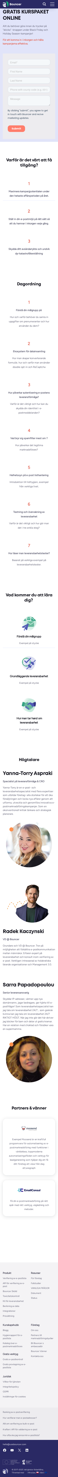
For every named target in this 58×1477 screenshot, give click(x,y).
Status (34, 1298)
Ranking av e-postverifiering (16, 1412)
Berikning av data (11, 1306)
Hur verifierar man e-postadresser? (20, 1418)
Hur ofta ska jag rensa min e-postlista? (21, 1435)
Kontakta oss (37, 1356)
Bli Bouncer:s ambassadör (37, 1345)
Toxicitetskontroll (11, 1296)
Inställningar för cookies (14, 1396)
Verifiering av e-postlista (14, 1278)
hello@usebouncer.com (14, 1444)
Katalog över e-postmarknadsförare (12, 1345)
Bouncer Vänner (39, 1351)
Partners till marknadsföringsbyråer (42, 1337)
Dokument (36, 1293)
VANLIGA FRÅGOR (40, 1288)
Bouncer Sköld (10, 1291)
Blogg (5, 1330)
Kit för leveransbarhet (13, 1301)
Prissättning (8, 1316)
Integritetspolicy (11, 1386)
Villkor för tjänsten (12, 1381)
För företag (36, 1278)
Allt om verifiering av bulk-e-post (18, 1424)
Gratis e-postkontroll (13, 1359)
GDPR (6, 1391)
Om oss (34, 1330)
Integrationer (9, 1311)
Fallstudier (36, 1283)
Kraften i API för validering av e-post (20, 1429)
